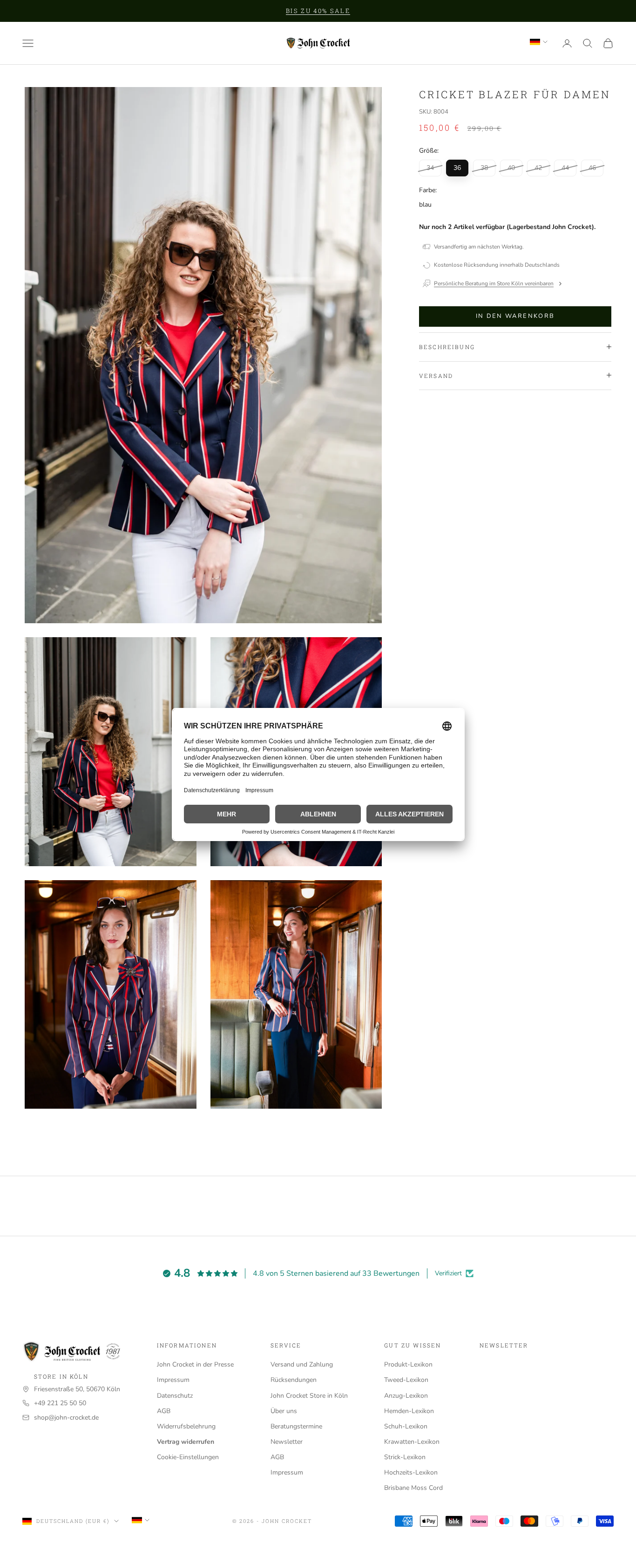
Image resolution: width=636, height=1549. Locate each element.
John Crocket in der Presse (195, 1364)
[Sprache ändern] (539, 42)
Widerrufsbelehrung (186, 1426)
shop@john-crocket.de (66, 1417)
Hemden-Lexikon (409, 1411)
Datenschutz (175, 1395)
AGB (163, 1411)
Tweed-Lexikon (406, 1379)
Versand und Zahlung (302, 1364)
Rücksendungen (294, 1379)
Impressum (173, 1379)
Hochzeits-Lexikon (411, 1472)
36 (457, 167)
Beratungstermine (296, 1426)
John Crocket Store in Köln (309, 1395)
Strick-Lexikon (405, 1457)
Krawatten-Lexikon (412, 1441)
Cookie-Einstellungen (188, 1457)
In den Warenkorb (515, 316)
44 (565, 167)
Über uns (284, 1411)
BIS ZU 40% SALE (318, 11)
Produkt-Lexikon (408, 1364)
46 (592, 167)
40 (511, 167)
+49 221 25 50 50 (60, 1403)
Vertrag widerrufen (185, 1441)
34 (430, 167)
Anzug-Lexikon (406, 1395)
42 (538, 167)
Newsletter (287, 1441)
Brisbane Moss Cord (413, 1487)
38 (484, 167)
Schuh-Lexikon (405, 1426)
